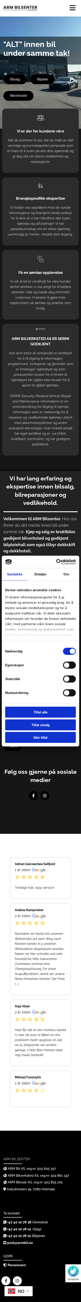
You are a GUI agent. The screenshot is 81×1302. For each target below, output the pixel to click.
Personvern (17, 1265)
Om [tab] (66, 574)
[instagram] (44, 795)
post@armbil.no (20, 1243)
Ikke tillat (40, 737)
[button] (15, 79)
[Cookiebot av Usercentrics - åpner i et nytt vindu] (57, 562)
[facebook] (33, 795)
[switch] (69, 665)
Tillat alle (40, 712)
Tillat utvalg (41, 725)
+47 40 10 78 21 (19, 1236)
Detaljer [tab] (40, 574)
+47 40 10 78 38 (19, 1222)
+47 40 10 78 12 (19, 1229)
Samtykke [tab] (14, 574)
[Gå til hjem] (20, 8)
